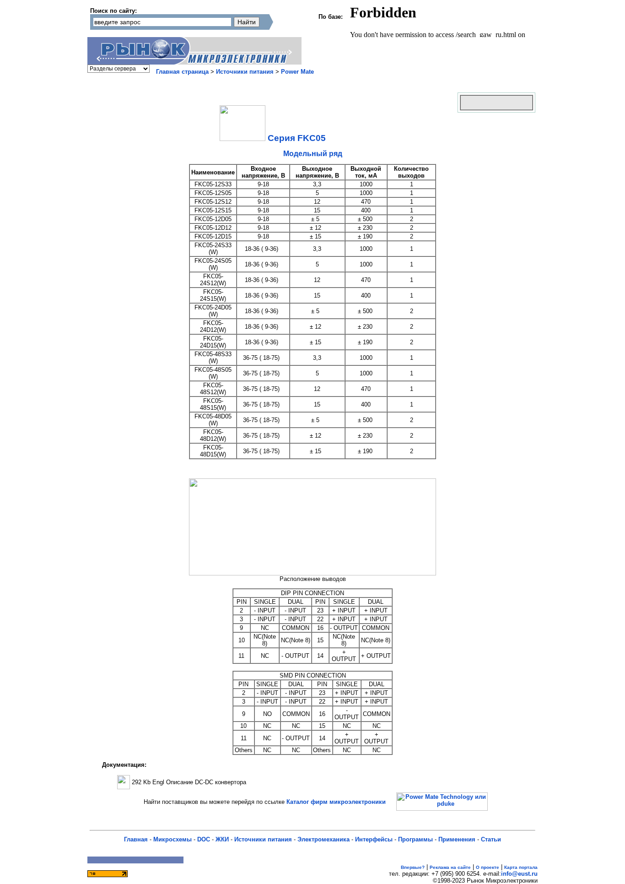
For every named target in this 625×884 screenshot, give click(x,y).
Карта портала (521, 867)
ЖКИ (222, 839)
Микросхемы (172, 839)
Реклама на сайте (450, 867)
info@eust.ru (519, 873)
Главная (136, 839)
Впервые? (413, 867)
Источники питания (245, 71)
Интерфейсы (374, 839)
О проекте (487, 867)
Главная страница (182, 71)
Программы (415, 839)
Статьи (491, 839)
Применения (456, 839)
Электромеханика (323, 839)
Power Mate (297, 71)
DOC (203, 839)
